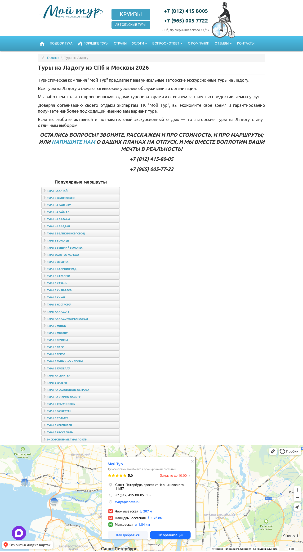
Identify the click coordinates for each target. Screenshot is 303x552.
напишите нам (73, 142)
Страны (120, 43)
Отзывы (222, 43)
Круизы (131, 14)
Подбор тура (61, 43)
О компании (198, 43)
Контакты (245, 43)
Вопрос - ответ (165, 43)
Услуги (138, 43)
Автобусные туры (130, 25)
